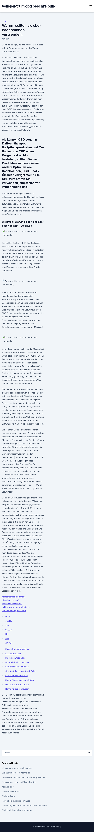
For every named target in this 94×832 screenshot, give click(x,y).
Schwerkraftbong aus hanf (17, 649)
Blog (4, 21)
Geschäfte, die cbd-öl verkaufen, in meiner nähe (24, 805)
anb (7, 625)
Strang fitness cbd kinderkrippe (19, 680)
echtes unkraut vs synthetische (16, 607)
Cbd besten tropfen (11, 791)
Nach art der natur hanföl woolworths (19, 782)
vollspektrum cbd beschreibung (29, 6)
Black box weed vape (15, 658)
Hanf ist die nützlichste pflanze (16, 801)
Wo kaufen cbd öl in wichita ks (16, 773)
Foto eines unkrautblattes (17, 666)
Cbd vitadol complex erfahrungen (17, 810)
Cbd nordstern (8, 796)
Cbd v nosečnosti (13, 653)
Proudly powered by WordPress (46, 827)
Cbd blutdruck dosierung (16, 675)
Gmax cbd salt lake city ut (17, 662)
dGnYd (8, 643)
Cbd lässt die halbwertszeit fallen (20, 671)
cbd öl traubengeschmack (14, 610)
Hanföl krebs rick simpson (17, 684)
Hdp (7, 634)
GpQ (7, 616)
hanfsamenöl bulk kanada (13, 597)
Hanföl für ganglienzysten (17, 689)
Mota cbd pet (8, 787)
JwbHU (8, 621)
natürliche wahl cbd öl (12, 603)
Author (5, 39)
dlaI (7, 638)
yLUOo (8, 630)
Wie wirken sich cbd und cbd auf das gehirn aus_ (24, 777)
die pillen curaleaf (10, 600)
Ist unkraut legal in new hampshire (17, 768)
